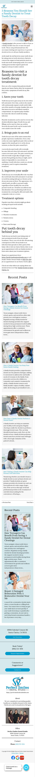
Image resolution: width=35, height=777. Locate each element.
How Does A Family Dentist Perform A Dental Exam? (17, 419)
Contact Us (17, 670)
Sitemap (21, 753)
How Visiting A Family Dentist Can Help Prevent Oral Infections (17, 472)
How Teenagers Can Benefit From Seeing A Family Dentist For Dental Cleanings (16, 308)
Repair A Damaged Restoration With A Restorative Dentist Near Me (16, 595)
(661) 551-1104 (27, 259)
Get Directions (17, 637)
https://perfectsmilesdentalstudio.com (14, 257)
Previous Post (6, 502)
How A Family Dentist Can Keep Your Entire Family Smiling (16, 366)
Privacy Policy (15, 753)
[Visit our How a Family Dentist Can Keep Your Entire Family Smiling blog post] (17, 352)
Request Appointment (17, 653)
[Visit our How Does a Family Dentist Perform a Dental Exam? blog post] (17, 405)
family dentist (7, 43)
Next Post (29, 502)
